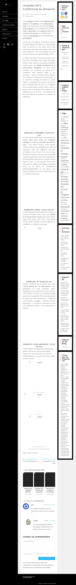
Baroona (62, 315)
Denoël (66, 134)
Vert (32, 505)
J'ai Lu (62, 162)
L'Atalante (62, 166)
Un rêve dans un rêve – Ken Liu (64, 422)
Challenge (64, 127)
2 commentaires (29, 16)
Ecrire (63, 145)
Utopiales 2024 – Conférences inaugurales (39, 490)
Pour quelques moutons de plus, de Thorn (64, 402)
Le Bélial (67, 167)
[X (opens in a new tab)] (4, 44)
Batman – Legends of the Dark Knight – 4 (65, 378)
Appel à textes (65, 118)
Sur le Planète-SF (66, 359)
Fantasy (64, 153)
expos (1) (43, 31)
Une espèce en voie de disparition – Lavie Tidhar (65, 260)
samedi (35, 33)
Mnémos (62, 174)
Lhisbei (27, 14)
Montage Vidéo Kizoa (48, 210)
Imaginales (65, 161)
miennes (35, 24)
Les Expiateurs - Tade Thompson (64, 390)
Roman (64, 207)
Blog (65, 123)
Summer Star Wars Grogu (65, 53)
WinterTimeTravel (65, 220)
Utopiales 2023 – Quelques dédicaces (28, 490)
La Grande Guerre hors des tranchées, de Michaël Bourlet (65, 450)
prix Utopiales (27, 38)
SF (32, 452)
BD (67, 121)
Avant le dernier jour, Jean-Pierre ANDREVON (64, 436)
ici (29, 97)
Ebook (66, 143)
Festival (44, 14)
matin (25, 31)
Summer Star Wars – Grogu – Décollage (65, 311)
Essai (66, 145)
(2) (48, 31)
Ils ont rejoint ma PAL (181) (64, 264)
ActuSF (62, 116)
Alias (62, 309)
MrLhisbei (64, 177)
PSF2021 (62, 204)
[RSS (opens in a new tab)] (4, 47)
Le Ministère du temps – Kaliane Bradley (64, 244)
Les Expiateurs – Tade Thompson (64, 395)
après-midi (31, 31)
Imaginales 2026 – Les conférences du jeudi (65, 249)
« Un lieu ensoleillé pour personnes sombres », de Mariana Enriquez (65, 430)
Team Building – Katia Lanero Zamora (64, 254)
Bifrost (62, 123)
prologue (30, 21)
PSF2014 (65, 202)
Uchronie (64, 216)
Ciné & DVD (64, 129)
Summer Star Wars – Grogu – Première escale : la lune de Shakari (65, 238)
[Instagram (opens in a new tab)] (12, 44)
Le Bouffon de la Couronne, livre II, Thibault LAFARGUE (65, 384)
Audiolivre (63, 121)
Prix (62, 202)
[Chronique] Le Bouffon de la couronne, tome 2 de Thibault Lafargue (65, 416)
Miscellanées (66, 173)
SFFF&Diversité (64, 209)
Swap (66, 213)
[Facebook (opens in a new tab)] (8, 44)
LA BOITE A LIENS (65, 65)
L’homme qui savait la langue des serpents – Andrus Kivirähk (65, 408)
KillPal (64, 165)
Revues (65, 204)
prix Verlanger (34, 36)
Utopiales (35, 452)
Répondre (52, 504)
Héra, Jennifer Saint (65, 454)
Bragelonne (63, 125)
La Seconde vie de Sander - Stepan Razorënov (65, 365)
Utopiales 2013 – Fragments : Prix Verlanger (50, 490)
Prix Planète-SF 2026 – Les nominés (65, 268)
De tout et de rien (65, 140)
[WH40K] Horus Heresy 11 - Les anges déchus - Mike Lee (65, 372)
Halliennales (63, 158)
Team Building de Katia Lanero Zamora (64, 444)
